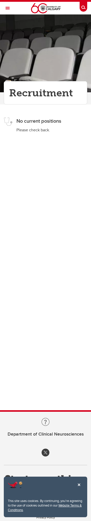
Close (79, 488)
